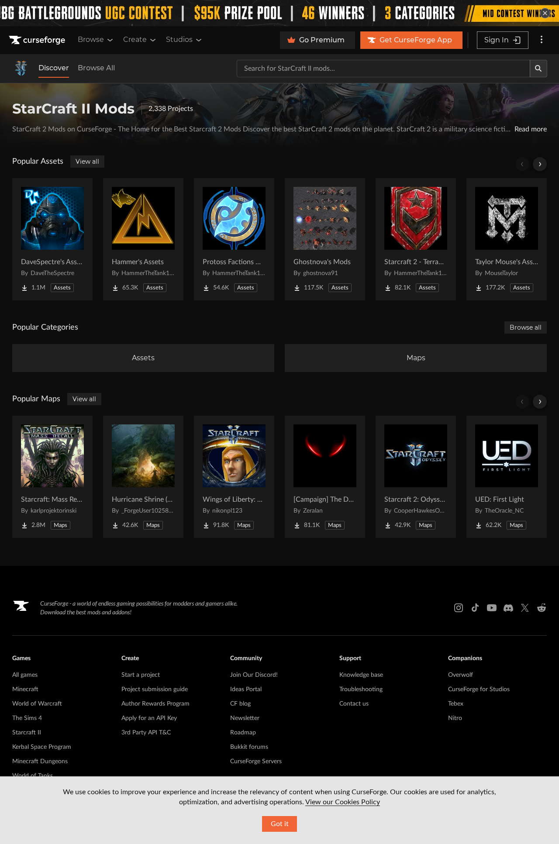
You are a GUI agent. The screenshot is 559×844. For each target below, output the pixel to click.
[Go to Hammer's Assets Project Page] (143, 239)
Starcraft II (26, 733)
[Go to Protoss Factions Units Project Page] (234, 239)
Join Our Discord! (254, 675)
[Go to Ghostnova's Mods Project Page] (325, 239)
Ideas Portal (246, 689)
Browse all (526, 327)
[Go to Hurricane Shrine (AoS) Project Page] (143, 477)
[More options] (541, 40)
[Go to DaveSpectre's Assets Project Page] (52, 239)
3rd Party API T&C (146, 733)
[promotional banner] (279, 13)
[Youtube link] (492, 608)
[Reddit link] (541, 608)
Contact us (354, 704)
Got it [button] (280, 823)
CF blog (240, 704)
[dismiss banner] (545, 13)
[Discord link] (508, 608)
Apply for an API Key (149, 718)
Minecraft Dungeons (40, 761)
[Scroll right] (540, 164)
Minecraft (25, 689)
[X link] (525, 608)
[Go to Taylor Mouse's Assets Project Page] (506, 239)
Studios (179, 39)
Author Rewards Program (155, 704)
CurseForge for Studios (479, 689)
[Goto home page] (38, 40)
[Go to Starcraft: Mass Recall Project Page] (52, 477)
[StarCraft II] (21, 68)
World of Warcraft (37, 704)
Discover (53, 68)
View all (87, 161)
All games (25, 675)
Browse (91, 39)
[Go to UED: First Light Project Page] (506, 477)
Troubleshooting (361, 689)
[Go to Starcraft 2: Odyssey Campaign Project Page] (416, 477)
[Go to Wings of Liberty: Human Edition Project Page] (234, 477)
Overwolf (460, 675)
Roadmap (243, 733)
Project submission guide (154, 689)
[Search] (538, 68)
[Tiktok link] (475, 608)
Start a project (140, 675)
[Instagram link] (458, 608)
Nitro (455, 718)
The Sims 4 (27, 718)
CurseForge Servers (256, 761)
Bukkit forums (249, 747)
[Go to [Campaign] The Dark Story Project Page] (325, 477)
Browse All (96, 68)
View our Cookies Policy (342, 802)
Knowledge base (361, 675)
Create (135, 39)
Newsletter (244, 718)
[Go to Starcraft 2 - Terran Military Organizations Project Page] (416, 239)
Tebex (455, 704)
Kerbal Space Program (41, 747)
